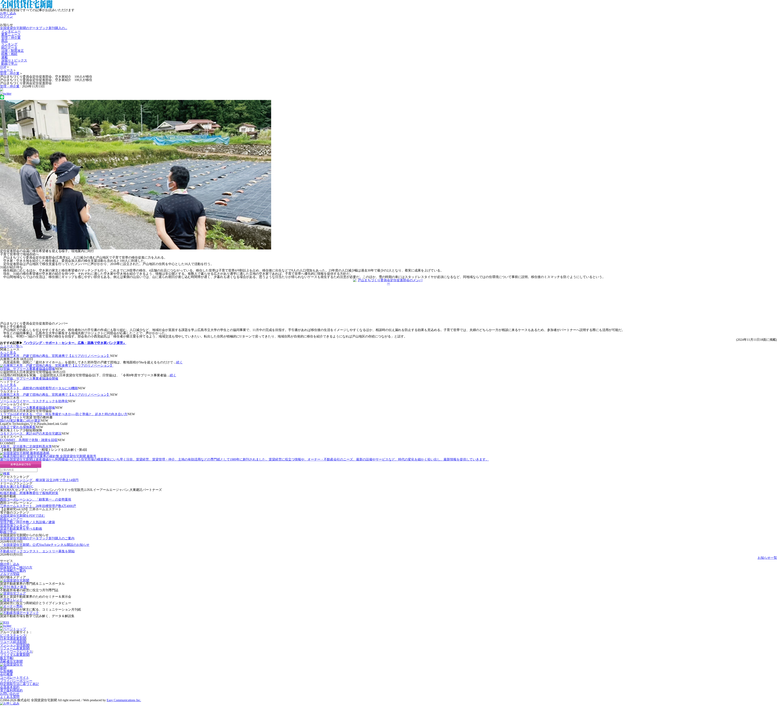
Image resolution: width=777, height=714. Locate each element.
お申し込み (8, 13)
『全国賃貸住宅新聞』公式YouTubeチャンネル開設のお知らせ (44, 544)
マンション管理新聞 (14, 645)
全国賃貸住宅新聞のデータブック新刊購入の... (33, 28)
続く (179, 362)
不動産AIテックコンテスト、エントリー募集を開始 (37, 551)
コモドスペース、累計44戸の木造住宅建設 (31, 433)
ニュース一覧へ (11, 346)
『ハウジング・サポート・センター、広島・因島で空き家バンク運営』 (74, 343)
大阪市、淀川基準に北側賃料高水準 (26, 446)
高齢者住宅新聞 (11, 661)
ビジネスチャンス (13, 635)
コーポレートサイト (14, 677)
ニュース (6, 70)
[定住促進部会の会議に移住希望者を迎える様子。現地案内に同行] (388, 174)
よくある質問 (9, 697)
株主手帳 (6, 658)
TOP (3, 67)
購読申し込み (9, 564)
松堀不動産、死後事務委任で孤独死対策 (29, 493)
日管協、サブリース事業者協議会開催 (27, 368)
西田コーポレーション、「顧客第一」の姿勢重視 (35, 499)
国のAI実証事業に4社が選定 (20, 420)
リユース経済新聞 (13, 642)
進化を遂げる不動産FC (16, 486)
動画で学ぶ (9, 63)
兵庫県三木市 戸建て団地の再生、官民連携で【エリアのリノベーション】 (55, 356)
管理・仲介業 (11, 37)
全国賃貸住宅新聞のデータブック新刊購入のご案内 (37, 538)
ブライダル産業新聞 (14, 655)
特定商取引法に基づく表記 (19, 684)
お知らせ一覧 (767, 557)
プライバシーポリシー (16, 680)
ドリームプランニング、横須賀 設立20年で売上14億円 (39, 480)
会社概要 (6, 674)
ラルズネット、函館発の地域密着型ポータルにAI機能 (39, 388)
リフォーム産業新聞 (14, 648)
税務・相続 (9, 54)
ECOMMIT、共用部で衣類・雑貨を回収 (28, 440)
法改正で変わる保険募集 (18, 427)
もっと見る (8, 352)
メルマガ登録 (9, 574)
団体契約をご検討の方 (16, 567)
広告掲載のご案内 (13, 570)
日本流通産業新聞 (13, 638)
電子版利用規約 (11, 690)
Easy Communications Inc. (124, 700)
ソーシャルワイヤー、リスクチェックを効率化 (34, 401)
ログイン (6, 16)
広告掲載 (6, 671)
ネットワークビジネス (16, 651)
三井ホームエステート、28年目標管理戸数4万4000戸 (38, 506)
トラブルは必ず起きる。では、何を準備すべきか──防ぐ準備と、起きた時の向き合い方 (63, 414)
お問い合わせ (9, 693)
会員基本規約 (9, 687)
